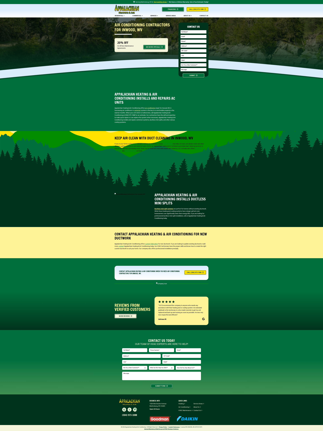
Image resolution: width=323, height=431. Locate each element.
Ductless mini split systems (164, 209)
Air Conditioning (183, 407)
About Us (187, 16)
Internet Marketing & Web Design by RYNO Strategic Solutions (161, 429)
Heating (181, 404)
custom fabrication (151, 244)
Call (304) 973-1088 (196, 9)
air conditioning (150, 108)
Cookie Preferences (174, 427)
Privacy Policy (163, 427)
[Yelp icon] (130, 410)
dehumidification (130, 151)
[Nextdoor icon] (135, 410)
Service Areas (171, 16)
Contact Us (204, 16)
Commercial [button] (136, 16)
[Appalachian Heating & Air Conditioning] (127, 9)
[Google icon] (124, 410)
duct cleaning (167, 144)
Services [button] (153, 16)
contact (121, 246)
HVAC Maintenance (184, 410)
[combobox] (193, 65)
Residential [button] (119, 16)
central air (137, 110)
